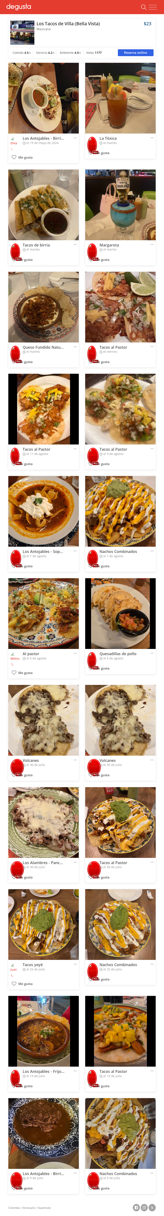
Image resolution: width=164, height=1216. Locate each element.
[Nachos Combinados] (120, 511)
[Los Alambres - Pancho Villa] (43, 822)
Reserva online (135, 52)
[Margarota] (120, 205)
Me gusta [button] (25, 157)
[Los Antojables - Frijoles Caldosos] (43, 1031)
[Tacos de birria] (43, 205)
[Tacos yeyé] (43, 924)
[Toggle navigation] (153, 7)
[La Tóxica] (120, 98)
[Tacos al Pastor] (120, 307)
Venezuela (28, 1208)
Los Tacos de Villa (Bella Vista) (68, 24)
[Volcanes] (43, 720)
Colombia (14, 1208)
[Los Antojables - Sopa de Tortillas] (43, 511)
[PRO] (92, 142)
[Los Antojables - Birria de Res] (43, 98)
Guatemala (44, 1208)
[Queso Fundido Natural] (43, 307)
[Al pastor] (43, 613)
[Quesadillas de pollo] (120, 613)
